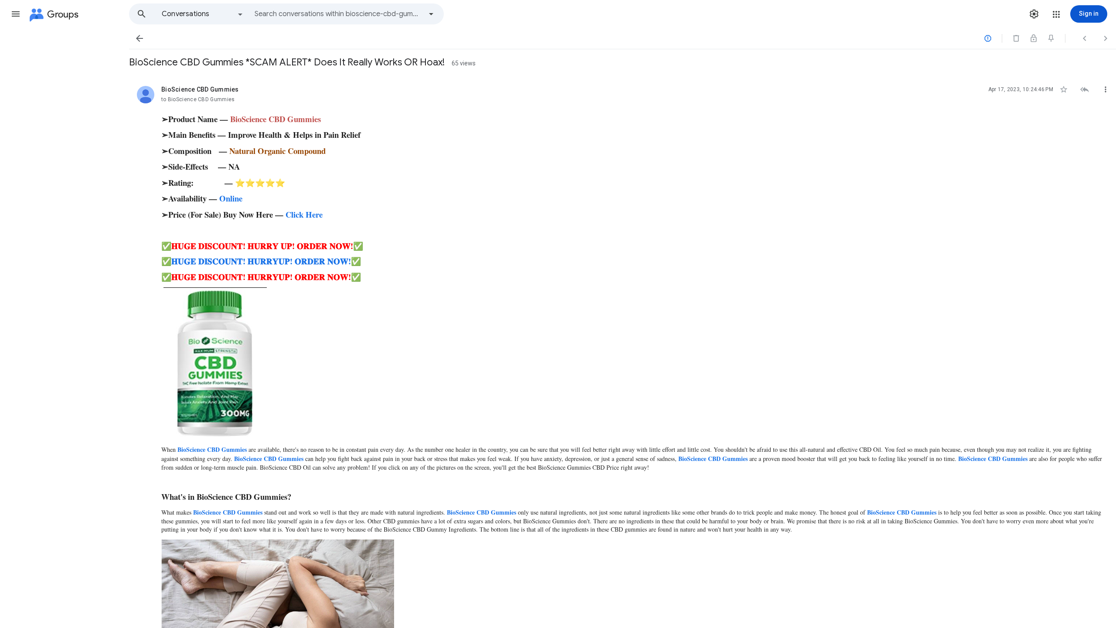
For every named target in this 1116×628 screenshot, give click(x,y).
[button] (15, 13)
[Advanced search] (431, 14)
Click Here (304, 214)
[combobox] (338, 14)
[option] (203, 14)
